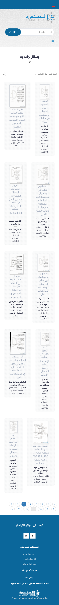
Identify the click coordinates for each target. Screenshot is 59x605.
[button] (53, 6)
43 (26, 509)
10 (41, 509)
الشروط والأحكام (29, 559)
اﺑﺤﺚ (11, 32)
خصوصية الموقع (29, 554)
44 (19, 509)
